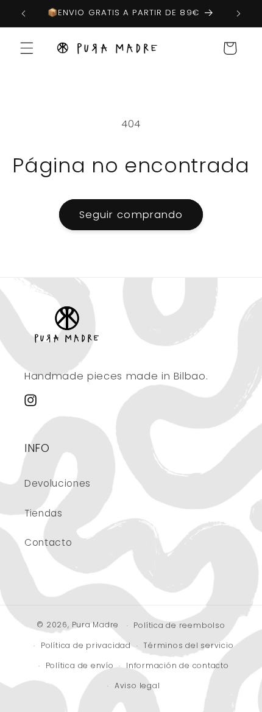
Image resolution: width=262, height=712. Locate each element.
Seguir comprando (131, 215)
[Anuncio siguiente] (238, 13)
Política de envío (80, 665)
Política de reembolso (179, 625)
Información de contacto (177, 665)
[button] (26, 48)
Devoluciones (57, 483)
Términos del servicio (188, 645)
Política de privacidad (86, 645)
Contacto (48, 542)
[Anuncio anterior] (23, 13)
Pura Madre (95, 625)
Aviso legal (137, 685)
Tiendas (43, 513)
